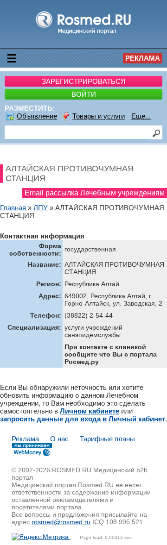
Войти (83, 94)
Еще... (141, 116)
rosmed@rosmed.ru (61, 522)
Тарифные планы (107, 439)
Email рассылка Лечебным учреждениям (95, 193)
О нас (59, 439)
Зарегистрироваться (84, 81)
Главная (13, 208)
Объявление (37, 116)
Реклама (142, 58)
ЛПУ (40, 208)
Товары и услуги (98, 116)
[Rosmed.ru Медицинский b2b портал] (83, 34)
